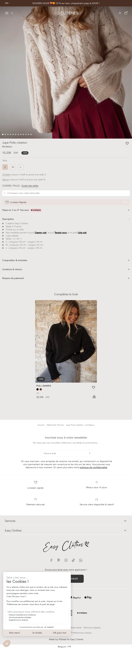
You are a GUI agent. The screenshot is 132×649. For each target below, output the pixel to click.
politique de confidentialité (93, 467)
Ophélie (6, 174)
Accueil (41, 425)
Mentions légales (92, 627)
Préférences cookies (81, 632)
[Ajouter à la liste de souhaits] (127, 143)
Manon (5, 179)
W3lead (62, 639)
